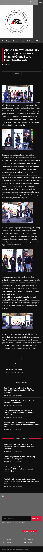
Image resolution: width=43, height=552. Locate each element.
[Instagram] (24, 539)
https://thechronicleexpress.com (14, 372)
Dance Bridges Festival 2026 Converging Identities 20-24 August (19, 401)
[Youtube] (24, 542)
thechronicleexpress (13, 369)
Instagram (30, 539)
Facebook (9, 539)
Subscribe (35, 518)
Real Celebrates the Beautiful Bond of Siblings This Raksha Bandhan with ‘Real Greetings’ (19, 390)
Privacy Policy (21, 522)
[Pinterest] (15, 79)
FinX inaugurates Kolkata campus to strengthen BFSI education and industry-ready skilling (19, 412)
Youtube (29, 542)
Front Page (6, 64)
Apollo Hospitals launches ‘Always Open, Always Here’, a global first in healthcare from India (21, 424)
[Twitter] (11, 79)
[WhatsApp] (20, 79)
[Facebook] (6, 79)
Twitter (8, 542)
